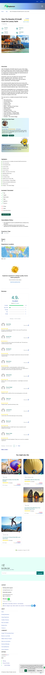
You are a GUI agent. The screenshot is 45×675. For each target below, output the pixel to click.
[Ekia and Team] (19, 474)
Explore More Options (6, 214)
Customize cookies (31, 670)
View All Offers (5, 135)
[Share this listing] (23, 39)
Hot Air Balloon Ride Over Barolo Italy (32, 479)
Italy (7, 11)
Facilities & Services (5, 619)
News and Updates (4, 622)
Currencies (3, 656)
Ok (25, 670)
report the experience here (15, 281)
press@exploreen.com (12, 148)
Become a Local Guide (5, 635)
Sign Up (41, 1)
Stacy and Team (5, 127)
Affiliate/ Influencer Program (6, 638)
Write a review (4, 449)
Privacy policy (39, 670)
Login (37, 1)
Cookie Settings (7, 665)
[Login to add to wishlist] (26, 39)
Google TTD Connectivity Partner (7, 633)
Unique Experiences (5, 617)
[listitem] (11, 473)
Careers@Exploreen (5, 646)
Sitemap (4, 660)
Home (2, 11)
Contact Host (11, 135)
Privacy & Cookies (6, 663)
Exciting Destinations (5, 614)
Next (19, 445)
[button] (42, 6)
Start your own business (5, 641)
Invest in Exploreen (5, 649)
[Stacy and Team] (41, 502)
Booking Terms (4, 625)
